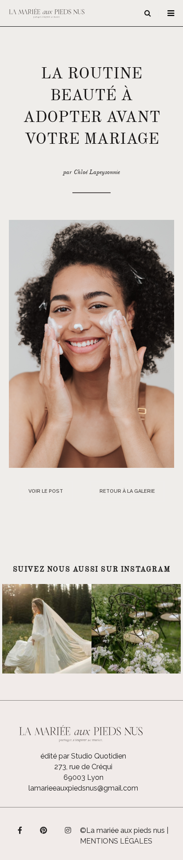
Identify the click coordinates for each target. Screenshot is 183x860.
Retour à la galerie (127, 491)
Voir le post (45, 491)
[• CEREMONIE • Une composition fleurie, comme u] (136, 628)
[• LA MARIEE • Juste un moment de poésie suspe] (47, 628)
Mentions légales (116, 841)
